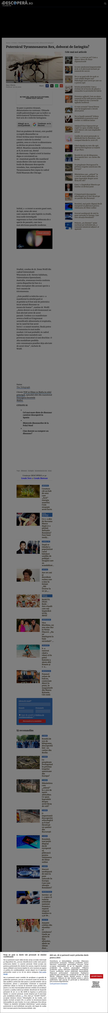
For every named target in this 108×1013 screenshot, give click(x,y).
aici (22, 996)
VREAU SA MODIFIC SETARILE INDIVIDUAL (96, 984)
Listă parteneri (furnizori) (59, 984)
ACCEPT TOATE (96, 976)
